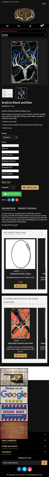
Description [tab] (8, 208)
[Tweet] (13, 200)
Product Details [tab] (27, 208)
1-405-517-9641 (14, 2)
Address (5, 148)
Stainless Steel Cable (20, 274)
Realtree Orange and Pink (20, 343)
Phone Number (7, 174)
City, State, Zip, (7, 155)
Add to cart (29, 187)
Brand (4, 106)
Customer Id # (7, 167)
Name (4, 142)
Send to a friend (12, 194)
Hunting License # (9, 161)
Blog (44, 3)
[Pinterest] (17, 200)
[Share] (9, 200)
